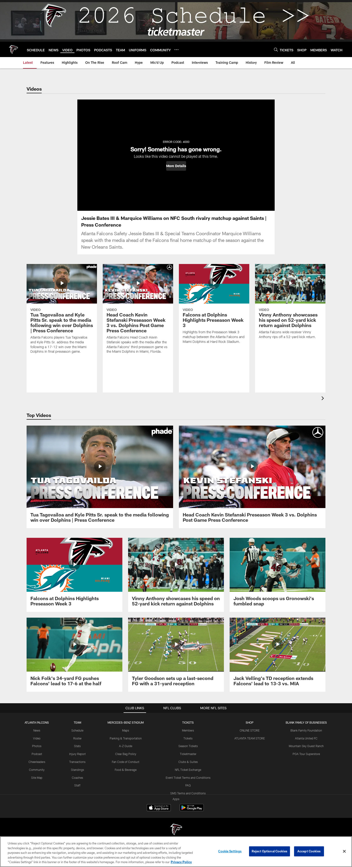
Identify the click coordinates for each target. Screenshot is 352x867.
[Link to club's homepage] (13, 49)
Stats (77, 746)
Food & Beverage (125, 769)
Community (37, 769)
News (36, 730)
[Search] (276, 49)
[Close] (344, 851)
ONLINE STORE (250, 730)
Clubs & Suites (188, 761)
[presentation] (323, 398)
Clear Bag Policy (125, 754)
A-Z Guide (125, 746)
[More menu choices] (176, 50)
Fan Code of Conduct (125, 761)
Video (36, 738)
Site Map (36, 777)
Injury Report (77, 754)
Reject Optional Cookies (269, 851)
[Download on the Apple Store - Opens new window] (158, 808)
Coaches (77, 777)
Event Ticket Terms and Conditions (188, 777)
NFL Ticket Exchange (188, 769)
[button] (176, 166)
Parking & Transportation (126, 738)
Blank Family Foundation (306, 730)
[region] (176, 851)
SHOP (250, 722)
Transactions (77, 761)
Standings (77, 769)
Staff (77, 785)
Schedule (77, 730)
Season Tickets (188, 746)
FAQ (188, 785)
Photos (36, 746)
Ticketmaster (188, 754)
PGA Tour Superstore (306, 754)
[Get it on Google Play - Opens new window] (191, 810)
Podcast (37, 754)
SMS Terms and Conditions (188, 793)
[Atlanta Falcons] (176, 830)
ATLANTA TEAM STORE (249, 738)
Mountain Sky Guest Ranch (306, 746)
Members (188, 730)
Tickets (188, 738)
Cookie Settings (230, 851)
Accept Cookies (309, 851)
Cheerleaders (36, 761)
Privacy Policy (181, 862)
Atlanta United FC (306, 738)
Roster (77, 738)
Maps (125, 730)
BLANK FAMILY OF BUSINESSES (306, 722)
